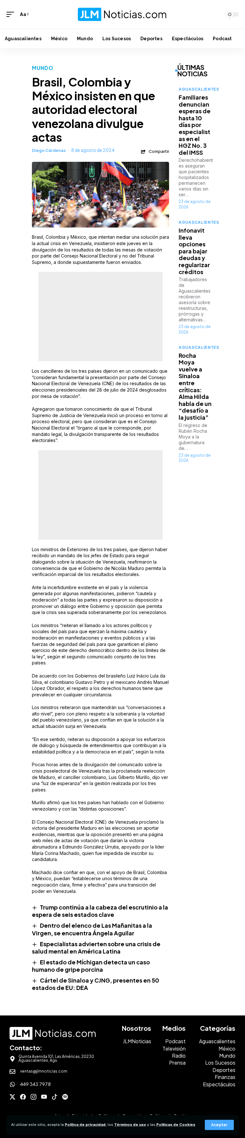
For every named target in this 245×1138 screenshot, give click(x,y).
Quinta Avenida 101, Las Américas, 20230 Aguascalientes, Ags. (56, 1058)
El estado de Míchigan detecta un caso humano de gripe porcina (91, 965)
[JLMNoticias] (122, 14)
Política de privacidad (85, 1124)
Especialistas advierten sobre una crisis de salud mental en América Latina (96, 947)
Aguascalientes (199, 89)
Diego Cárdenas (49, 150)
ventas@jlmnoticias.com (43, 1071)
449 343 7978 (35, 1084)
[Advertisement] (100, 316)
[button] (219, 1125)
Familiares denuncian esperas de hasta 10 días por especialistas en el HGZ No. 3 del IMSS (195, 125)
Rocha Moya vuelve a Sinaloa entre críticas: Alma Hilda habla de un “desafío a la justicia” (195, 386)
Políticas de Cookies (175, 1124)
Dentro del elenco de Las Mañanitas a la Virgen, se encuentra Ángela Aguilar (92, 929)
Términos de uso (130, 1124)
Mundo (43, 67)
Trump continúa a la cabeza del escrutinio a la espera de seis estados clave (100, 910)
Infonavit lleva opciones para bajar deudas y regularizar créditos (194, 251)
